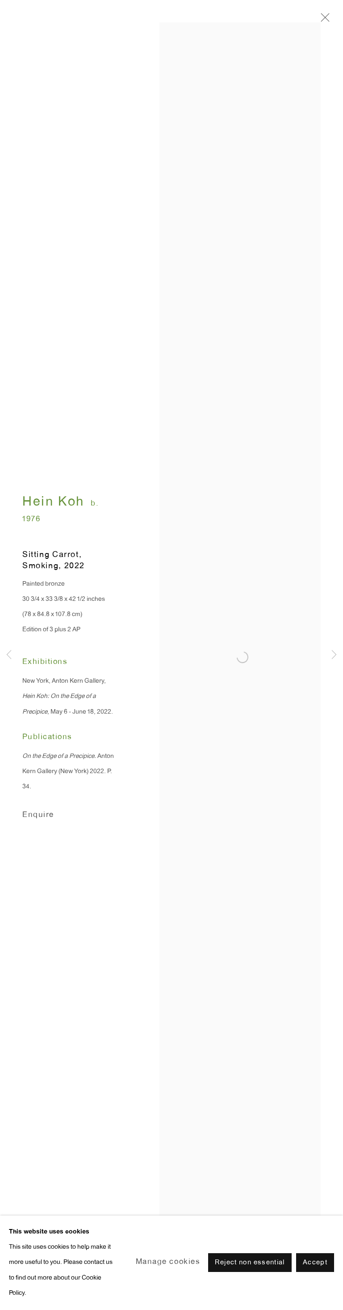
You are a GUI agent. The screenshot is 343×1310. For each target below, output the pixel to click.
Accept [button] (315, 1263)
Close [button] (323, 20)
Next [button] (334, 655)
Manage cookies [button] (168, 1262)
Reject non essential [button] (250, 1263)
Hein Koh (53, 502)
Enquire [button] (38, 815)
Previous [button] (9, 655)
